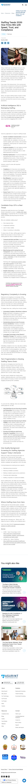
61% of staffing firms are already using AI (14, 117)
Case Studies (4, 721)
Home (2, 13)
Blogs (13, 13)
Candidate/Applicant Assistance (19, 717)
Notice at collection (6, 782)
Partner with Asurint (19, 727)
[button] (24, 780)
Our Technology (5, 696)
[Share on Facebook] (5, 43)
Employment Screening (20, 691)
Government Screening (20, 696)
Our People (4, 701)
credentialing (10, 256)
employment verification (10, 255)
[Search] (22, 4)
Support (17, 725)
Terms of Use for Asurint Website (16, 769)
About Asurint (4, 691)
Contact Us (17, 720)
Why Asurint (4, 693)
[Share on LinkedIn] (2, 43)
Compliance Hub (14, 350)
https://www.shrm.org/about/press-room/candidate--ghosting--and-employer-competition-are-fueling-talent (13, 535)
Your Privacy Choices (10, 780)
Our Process (4, 698)
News (3, 703)
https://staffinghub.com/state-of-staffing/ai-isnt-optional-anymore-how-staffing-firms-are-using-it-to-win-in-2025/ (14, 542)
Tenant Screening (19, 693)
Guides (3, 718)
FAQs (3, 726)
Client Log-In (18, 713)
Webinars (4, 723)
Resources (7, 13)
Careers (3, 706)
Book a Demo (18, 722)
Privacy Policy (4, 769)
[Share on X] (8, 43)
